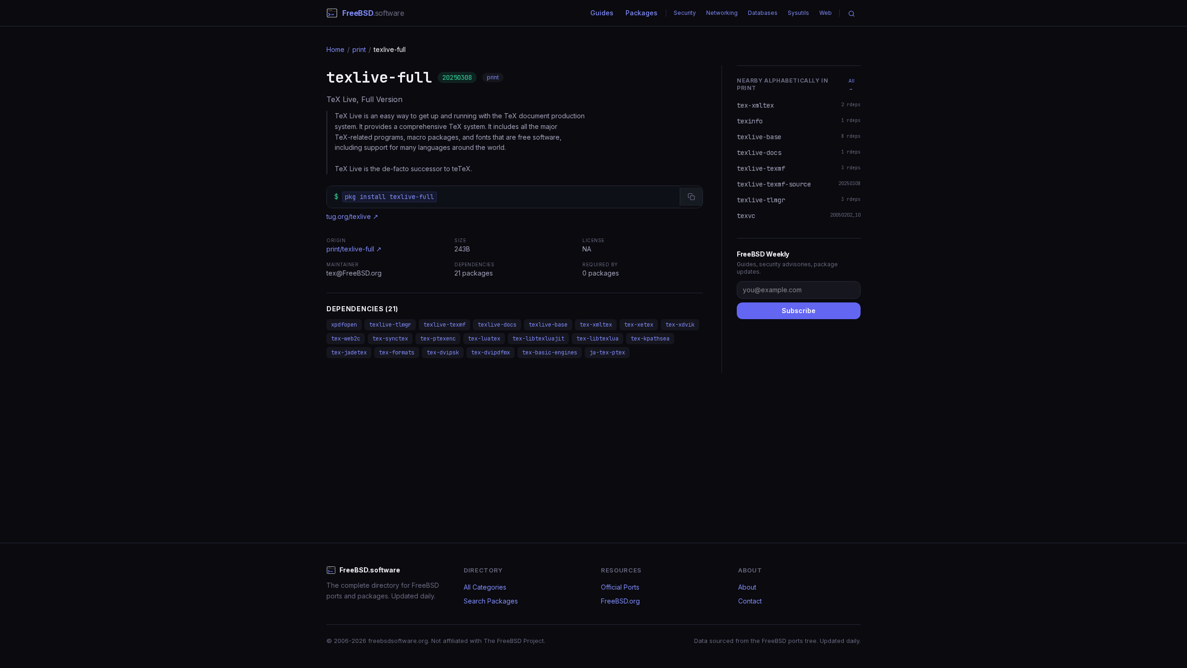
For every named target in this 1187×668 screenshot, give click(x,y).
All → (852, 84)
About (747, 587)
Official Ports (620, 587)
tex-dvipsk (443, 352)
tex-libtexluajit (538, 338)
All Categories (485, 587)
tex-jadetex (349, 352)
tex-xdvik (680, 324)
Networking (722, 12)
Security (685, 12)
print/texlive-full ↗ (354, 249)
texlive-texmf (444, 324)
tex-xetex (638, 324)
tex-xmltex (596, 324)
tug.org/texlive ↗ (352, 216)
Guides (601, 13)
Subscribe (799, 311)
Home (335, 49)
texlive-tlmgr (390, 324)
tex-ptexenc (438, 338)
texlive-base (548, 324)
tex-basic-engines (549, 352)
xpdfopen (344, 324)
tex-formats (397, 352)
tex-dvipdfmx (490, 352)
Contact (750, 601)
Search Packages (491, 601)
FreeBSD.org (620, 601)
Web (825, 12)
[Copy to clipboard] (691, 196)
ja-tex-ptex (607, 352)
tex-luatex (484, 338)
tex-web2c (345, 338)
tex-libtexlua (597, 338)
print (359, 49)
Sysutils (798, 12)
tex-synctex (390, 338)
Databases (763, 12)
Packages (641, 13)
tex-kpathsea (650, 338)
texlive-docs (497, 324)
